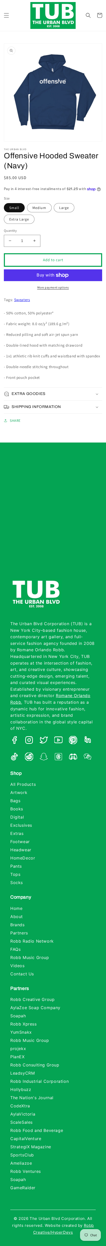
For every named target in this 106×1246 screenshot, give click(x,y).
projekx (18, 1048)
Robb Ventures (25, 1171)
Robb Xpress (23, 1024)
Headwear (20, 849)
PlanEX (17, 1056)
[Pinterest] (73, 741)
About (16, 916)
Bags (15, 800)
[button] (6, 15)
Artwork (18, 792)
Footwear (20, 841)
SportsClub (22, 1154)
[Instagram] (29, 741)
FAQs (15, 949)
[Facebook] (14, 741)
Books (16, 808)
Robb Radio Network (32, 941)
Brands (17, 924)
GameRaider (23, 1187)
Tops (15, 874)
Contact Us (22, 973)
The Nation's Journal (32, 1097)
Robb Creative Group (32, 999)
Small (14, 207)
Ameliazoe (21, 1163)
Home (16, 908)
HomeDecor (22, 858)
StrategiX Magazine (30, 1146)
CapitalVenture (25, 1138)
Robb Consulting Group (34, 1064)
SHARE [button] (15, 420)
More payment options (53, 287)
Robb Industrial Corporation (39, 1081)
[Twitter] (44, 741)
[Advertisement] (53, 515)
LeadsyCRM (22, 1073)
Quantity (10, 230)
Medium (39, 207)
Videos (17, 965)
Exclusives (21, 825)
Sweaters (22, 299)
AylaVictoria (22, 1114)
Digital (17, 817)
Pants (16, 866)
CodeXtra (20, 1105)
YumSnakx (21, 1032)
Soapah (18, 1015)
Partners (19, 932)
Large (64, 207)
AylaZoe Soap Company (35, 1007)
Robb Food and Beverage (36, 1130)
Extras (17, 833)
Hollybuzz (20, 1089)
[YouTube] (58, 741)
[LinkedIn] (88, 741)
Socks (16, 882)
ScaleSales (21, 1122)
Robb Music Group (29, 957)
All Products (23, 784)
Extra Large (19, 219)
